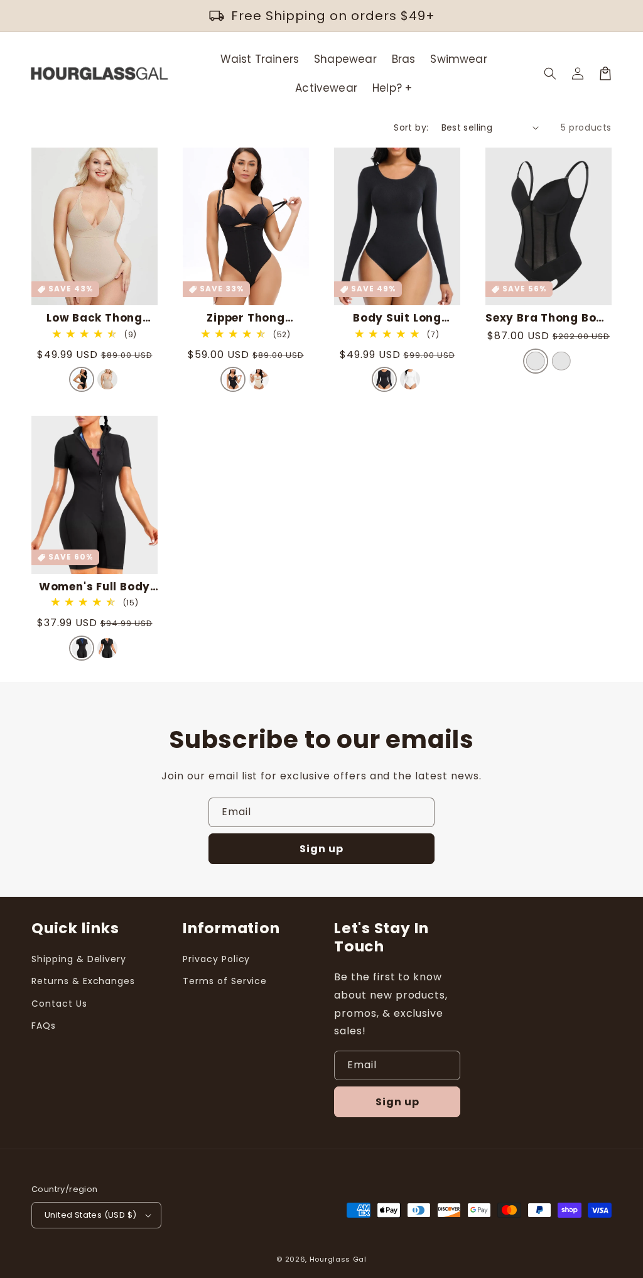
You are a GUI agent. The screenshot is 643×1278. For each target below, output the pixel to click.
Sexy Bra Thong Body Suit (548, 318)
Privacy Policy (216, 959)
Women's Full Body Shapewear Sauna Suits (94, 586)
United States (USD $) (90, 1215)
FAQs (43, 1025)
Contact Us (59, 1003)
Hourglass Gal (338, 1259)
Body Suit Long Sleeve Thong (397, 318)
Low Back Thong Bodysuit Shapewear (94, 318)
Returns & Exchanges (83, 981)
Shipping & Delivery (78, 959)
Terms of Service (225, 981)
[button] (550, 73)
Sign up (321, 849)
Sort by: (411, 127)
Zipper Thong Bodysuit (245, 318)
